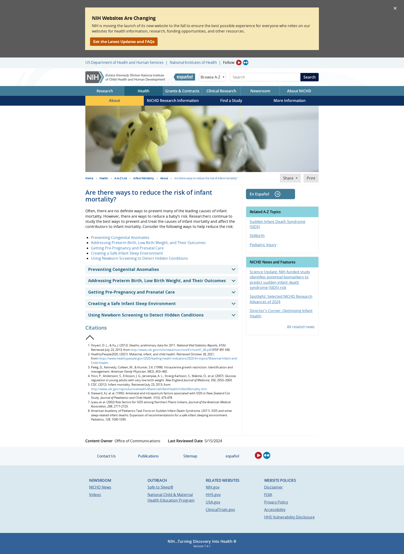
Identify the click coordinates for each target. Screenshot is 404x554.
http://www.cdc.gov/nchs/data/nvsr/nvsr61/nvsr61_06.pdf (171, 350)
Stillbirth (257, 235)
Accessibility (274, 509)
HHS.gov (213, 494)
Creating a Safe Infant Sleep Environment (127, 253)
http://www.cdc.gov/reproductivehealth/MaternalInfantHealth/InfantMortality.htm (149, 389)
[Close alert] (395, 8)
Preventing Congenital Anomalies (120, 237)
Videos (95, 494)
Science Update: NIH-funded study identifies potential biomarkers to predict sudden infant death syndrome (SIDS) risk (280, 279)
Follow (228, 62)
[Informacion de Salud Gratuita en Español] (184, 77)
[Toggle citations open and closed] (90, 337)
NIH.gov (213, 487)
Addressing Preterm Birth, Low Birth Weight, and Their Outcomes (148, 242)
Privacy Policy (276, 502)
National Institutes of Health (193, 62)
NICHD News (100, 487)
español (232, 456)
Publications (148, 456)
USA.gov (213, 502)
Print (311, 178)
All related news (301, 326)
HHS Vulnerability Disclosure (289, 517)
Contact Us (106, 456)
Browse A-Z (210, 77)
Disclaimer (273, 487)
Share (288, 178)
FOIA (268, 494)
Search (309, 77)
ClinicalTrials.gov (220, 509)
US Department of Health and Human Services (124, 62)
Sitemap (190, 456)
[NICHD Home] (125, 77)
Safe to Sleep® (160, 487)
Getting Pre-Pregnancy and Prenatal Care (127, 248)
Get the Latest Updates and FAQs (124, 41)
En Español (259, 194)
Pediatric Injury (263, 244)
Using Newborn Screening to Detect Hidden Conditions (139, 258)
